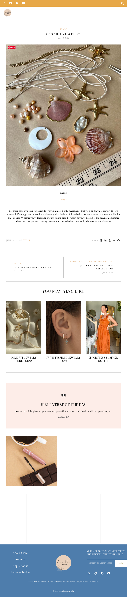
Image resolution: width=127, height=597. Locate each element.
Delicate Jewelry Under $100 (24, 359)
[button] (122, 12)
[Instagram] (4, 2)
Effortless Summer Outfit (103, 359)
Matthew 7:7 (63, 417)
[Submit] (121, 563)
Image (64, 198)
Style (63, 29)
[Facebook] (17, 2)
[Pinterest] (10, 2)
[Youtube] (23, 2)
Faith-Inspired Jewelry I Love (63, 359)
